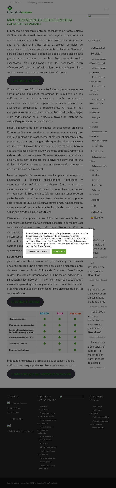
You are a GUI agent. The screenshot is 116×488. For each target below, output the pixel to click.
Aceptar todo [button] (59, 251)
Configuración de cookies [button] (38, 251)
